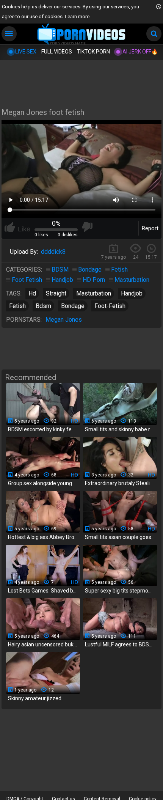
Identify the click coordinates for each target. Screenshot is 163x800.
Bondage (90, 269)
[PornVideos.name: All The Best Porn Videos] (82, 35)
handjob (132, 293)
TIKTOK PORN (93, 52)
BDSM (60, 269)
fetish (17, 306)
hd (32, 293)
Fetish (119, 269)
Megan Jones (63, 319)
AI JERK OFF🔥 (140, 52)
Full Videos (56, 52)
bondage (73, 306)
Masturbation (131, 279)
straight (56, 293)
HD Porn (94, 279)
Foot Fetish (27, 279)
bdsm (43, 306)
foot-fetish (109, 306)
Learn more (77, 16)
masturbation (93, 293)
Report (150, 228)
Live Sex (25, 52)
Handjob (62, 279)
